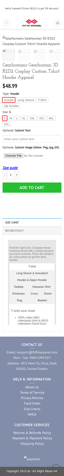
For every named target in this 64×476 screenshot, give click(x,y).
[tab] (32, 222)
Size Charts (32, 409)
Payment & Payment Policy (32, 438)
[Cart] (57, 23)
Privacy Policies (32, 398)
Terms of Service (32, 392)
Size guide (10, 167)
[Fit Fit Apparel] (32, 23)
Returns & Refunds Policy (32, 432)
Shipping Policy (32, 443)
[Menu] (6, 23)
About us (32, 387)
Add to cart (32, 187)
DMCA (32, 414)
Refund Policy (14, 230)
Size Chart (12, 222)
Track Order (32, 403)
